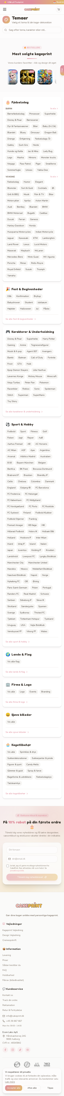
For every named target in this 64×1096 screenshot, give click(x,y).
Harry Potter (49, 338)
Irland (10, 543)
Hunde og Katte (15, 151)
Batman (22, 357)
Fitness (34, 431)
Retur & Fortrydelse (12, 1010)
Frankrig (33, 518)
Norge (45, 575)
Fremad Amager (15, 525)
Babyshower (13, 302)
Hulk (29, 363)
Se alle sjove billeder (16, 732)
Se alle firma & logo (15, 702)
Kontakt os (7, 995)
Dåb (9, 296)
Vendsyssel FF (14, 631)
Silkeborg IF (26, 600)
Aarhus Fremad (15, 443)
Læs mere (10, 1081)
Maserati (11, 250)
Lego (9, 157)
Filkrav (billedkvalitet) (13, 980)
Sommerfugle (14, 170)
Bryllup (37, 296)
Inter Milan (41, 537)
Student (29, 302)
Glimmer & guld (15, 770)
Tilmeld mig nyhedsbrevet (30, 877)
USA (23, 625)
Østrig (36, 581)
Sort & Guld (27, 188)
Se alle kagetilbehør (15, 793)
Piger (38, 163)
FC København (14, 500)
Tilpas (50, 1087)
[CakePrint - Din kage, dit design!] (32, 9)
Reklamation (8, 1005)
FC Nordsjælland (15, 506)
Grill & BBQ (13, 194)
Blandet (11, 132)
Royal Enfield (14, 269)
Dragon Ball (50, 132)
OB (26, 581)
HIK (43, 525)
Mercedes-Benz (15, 256)
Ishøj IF (21, 543)
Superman (23, 395)
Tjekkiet (11, 618)
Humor (27, 181)
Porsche (11, 263)
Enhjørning (25, 138)
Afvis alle (32, 1087)
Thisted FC (39, 612)
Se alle (53, 108)
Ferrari (22, 219)
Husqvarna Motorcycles (19, 231)
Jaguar (10, 238)
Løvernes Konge (15, 376)
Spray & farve (34, 770)
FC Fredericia (13, 493)
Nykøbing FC (13, 581)
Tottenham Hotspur (29, 618)
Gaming (11, 345)
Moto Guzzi (33, 256)
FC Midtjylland (33, 500)
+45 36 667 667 (14, 1020)
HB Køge (32, 525)
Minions (32, 157)
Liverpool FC (29, 556)
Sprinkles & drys (28, 752)
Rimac (23, 263)
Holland (11, 537)
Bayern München (25, 462)
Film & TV (39, 194)
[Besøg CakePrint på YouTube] (27, 1050)
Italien (44, 543)
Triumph (41, 269)
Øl (53, 188)
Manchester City (15, 562)
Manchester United (37, 562)
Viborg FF (31, 631)
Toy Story (12, 401)
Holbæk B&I (48, 531)
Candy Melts (32, 764)
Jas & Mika (33, 151)
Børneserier (32, 120)
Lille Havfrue (39, 370)
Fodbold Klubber (44, 512)
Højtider (11, 308)
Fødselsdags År (42, 138)
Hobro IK (33, 531)
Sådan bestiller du (11, 965)
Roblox (26, 388)
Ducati (10, 219)
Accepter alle (13, 1087)
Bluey (23, 132)
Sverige (11, 612)
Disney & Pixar (14, 120)
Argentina (45, 450)
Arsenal (11, 456)
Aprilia (27, 200)
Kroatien (50, 550)
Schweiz (45, 593)
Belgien (42, 462)
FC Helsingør (31, 493)
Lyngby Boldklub (48, 556)
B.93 (9, 462)
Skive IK (40, 600)
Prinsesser (34, 113)
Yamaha (11, 275)
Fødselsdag (13, 181)
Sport (23, 431)
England (11, 487)
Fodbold (11, 431)
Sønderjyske (27, 606)
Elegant (39, 181)
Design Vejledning (11, 935)
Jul (37, 308)
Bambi (10, 357)
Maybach (25, 250)
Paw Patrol (25, 163)
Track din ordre (9, 1000)
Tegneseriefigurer (40, 345)
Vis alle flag (13, 661)
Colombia (35, 481)
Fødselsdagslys (44, 776)
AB (28, 443)
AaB (41, 437)
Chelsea (22, 481)
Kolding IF (36, 550)
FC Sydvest (12, 512)
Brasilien (28, 475)
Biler (35, 126)
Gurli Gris (23, 145)
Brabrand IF (13, 475)
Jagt (21, 437)
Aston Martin (41, 200)
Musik (26, 194)
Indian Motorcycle (44, 231)
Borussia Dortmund (42, 468)
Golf (45, 431)
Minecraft (51, 376)
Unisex (29, 170)
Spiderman (50, 388)
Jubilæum (42, 302)
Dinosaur (35, 132)
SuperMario (39, 395)
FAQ (4, 970)
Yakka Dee (42, 170)
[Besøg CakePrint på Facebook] (5, 1050)
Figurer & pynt (14, 764)
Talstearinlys (13, 783)
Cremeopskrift (9, 940)
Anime (23, 345)
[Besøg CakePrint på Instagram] (13, 1050)
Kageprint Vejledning (12, 930)
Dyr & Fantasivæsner (17, 126)
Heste (36, 145)
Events (33, 691)
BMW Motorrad (15, 213)
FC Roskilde (48, 506)
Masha (20, 157)
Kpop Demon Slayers (17, 370)
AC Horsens (41, 443)
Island (33, 543)
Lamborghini (49, 238)
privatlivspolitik (17, 870)
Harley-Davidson (15, 225)
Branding (45, 691)
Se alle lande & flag (15, 671)
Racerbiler (12, 388)
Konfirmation (22, 296)
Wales (44, 631)
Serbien (11, 600)
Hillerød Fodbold (15, 531)
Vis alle (11, 691)
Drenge (11, 138)
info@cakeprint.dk (15, 1015)
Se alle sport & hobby (16, 641)
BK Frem (24, 468)
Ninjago (11, 163)
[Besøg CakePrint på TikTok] (20, 1050)
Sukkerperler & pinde (42, 758)
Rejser (30, 437)
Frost (9, 363)
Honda (32, 225)
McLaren (39, 250)
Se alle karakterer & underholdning (23, 411)
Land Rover (13, 244)
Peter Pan (30, 382)
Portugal (47, 587)
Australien (45, 456)
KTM (35, 238)
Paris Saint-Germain (17, 587)
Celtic (10, 481)
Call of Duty (37, 357)
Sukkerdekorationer (17, 758)
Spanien (42, 606)
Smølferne (51, 163)
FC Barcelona (42, 487)
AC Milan (11, 450)
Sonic (37, 388)
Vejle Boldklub (37, 625)
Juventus (22, 550)
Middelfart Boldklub (42, 568)
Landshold (12, 556)
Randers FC (13, 593)
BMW (45, 206)
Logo (22, 691)
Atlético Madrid (27, 456)
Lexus (26, 244)
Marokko (11, 568)
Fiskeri (10, 437)
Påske (46, 308)
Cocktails (42, 188)
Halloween (25, 308)
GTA (19, 363)
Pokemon (44, 382)
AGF (23, 450)
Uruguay (11, 625)
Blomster (11, 188)
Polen (35, 587)
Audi (9, 206)
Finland (27, 512)
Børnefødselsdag (15, 113)
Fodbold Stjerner (15, 518)
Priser (5, 960)
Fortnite (51, 357)
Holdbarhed (8, 975)
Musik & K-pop (14, 351)
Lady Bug (47, 151)
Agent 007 (32, 351)
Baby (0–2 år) (49, 126)
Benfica (11, 468)
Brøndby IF (42, 475)
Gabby (10, 145)
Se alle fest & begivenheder (19, 319)
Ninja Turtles (13, 382)
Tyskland (48, 618)
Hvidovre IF (25, 537)
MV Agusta (49, 256)
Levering (6, 955)
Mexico (24, 568)
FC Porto (33, 506)
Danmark (49, 481)
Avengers (47, 351)
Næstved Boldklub (16, 575)
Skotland (11, 606)
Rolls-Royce (37, 263)
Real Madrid (30, 593)
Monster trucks (48, 157)
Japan (10, 550)
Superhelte (50, 113)
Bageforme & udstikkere (19, 776)
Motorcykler (13, 200)
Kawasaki (23, 238)
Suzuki (28, 269)
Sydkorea (24, 612)
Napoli (34, 575)
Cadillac (44, 213)
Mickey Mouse (35, 376)
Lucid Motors (40, 244)
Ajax (32, 450)
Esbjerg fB (26, 487)
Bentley (21, 206)
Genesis (34, 219)
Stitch (10, 395)
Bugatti (31, 213)
